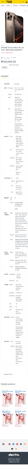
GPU (12, 192)
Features (12, 235)
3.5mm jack (11, 280)
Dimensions (11, 88)
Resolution (12, 157)
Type (11, 136)
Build (9, 97)
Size (11, 149)
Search (20, 2)
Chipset (13, 181)
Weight (9, 94)
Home (2, 5)
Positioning (12, 295)
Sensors (13, 317)
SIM (9, 108)
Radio (10, 306)
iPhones (15, 5)
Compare (14, 57)
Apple (8, 5)
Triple (11, 213)
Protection (12, 166)
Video (11, 239)
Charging (12, 346)
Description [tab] (4, 76)
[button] (25, 10)
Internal (11, 202)
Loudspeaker (12, 274)
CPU (12, 185)
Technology (16, 84)
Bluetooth (11, 292)
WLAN (10, 284)
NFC (10, 303)
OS (11, 178)
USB (10, 309)
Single (11, 252)
